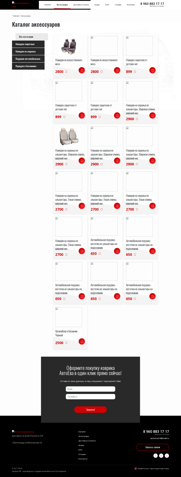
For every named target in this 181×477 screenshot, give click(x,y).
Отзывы (118, 5)
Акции (97, 5)
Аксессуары (62, 5)
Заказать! (90, 409)
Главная (15, 16)
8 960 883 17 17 (152, 3)
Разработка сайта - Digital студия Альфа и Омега (153, 469)
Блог (107, 5)
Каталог (48, 5)
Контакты (131, 5)
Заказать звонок (152, 447)
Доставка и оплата (81, 5)
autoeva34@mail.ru (159, 438)
